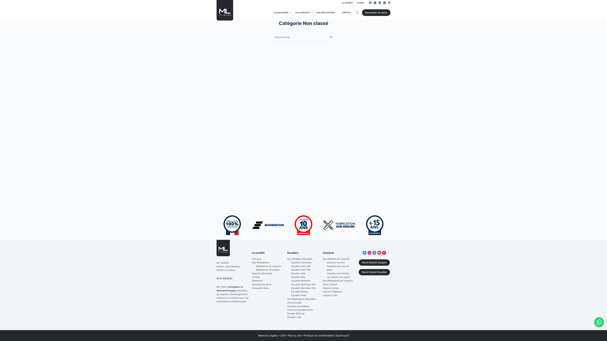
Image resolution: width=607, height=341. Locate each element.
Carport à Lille (330, 295)
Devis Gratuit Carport (374, 262)
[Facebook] (370, 3)
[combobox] (299, 37)
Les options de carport (338, 277)
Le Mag (360, 3)
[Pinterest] (389, 3)
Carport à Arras (331, 288)
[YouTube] (384, 3)
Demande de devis (261, 284)
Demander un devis (376, 12)
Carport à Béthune (332, 291)
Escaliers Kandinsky (301, 262)
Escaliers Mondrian (301, 280)
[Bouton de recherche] (331, 37)
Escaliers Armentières (298, 306)
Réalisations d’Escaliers (268, 269)
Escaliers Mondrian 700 (303, 288)
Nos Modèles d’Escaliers (299, 258)
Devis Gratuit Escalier (374, 272)
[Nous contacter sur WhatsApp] (599, 322)
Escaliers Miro (298, 277)
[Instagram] (375, 3)
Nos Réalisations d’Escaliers (301, 299)
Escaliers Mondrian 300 (303, 284)
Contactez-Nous (260, 288)
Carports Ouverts (336, 262)
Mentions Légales (268, 335)
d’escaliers (241, 290)
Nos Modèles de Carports (336, 258)
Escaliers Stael (298, 295)
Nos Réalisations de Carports (338, 280)
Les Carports (302, 12)
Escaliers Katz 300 (301, 266)
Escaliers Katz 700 (300, 269)
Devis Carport (330, 284)
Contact (346, 12)
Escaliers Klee (298, 273)
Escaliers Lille (294, 317)
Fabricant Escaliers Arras (300, 309)
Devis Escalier (294, 302)
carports (224, 294)
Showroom (257, 280)
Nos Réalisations (326, 12)
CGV (282, 335)
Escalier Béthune (295, 313)
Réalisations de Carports (268, 266)
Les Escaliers (281, 12)
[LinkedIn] (380, 3)
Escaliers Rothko (299, 291)
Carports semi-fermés (338, 273)
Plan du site (294, 335)
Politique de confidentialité (319, 335)
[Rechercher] (357, 13)
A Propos (256, 258)
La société (347, 3)
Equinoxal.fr (342, 335)
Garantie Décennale (262, 273)
